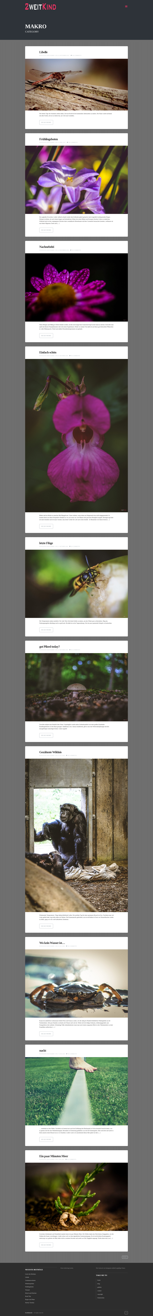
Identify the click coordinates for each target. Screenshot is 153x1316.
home (98, 1280)
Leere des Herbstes (30, 1274)
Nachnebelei (46, 247)
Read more (46, 122)
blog (98, 1283)
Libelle (43, 52)
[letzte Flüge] (76, 584)
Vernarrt (27, 1290)
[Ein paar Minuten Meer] (76, 1197)
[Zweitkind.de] (40, 6)
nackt (42, 1050)
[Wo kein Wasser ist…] (76, 983)
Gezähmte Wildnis (50, 752)
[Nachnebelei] (76, 287)
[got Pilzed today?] (76, 687)
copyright (100, 1294)
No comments (76, 55)
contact (99, 1290)
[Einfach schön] (76, 435)
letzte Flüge (46, 543)
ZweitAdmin (50, 55)
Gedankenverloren (30, 1280)
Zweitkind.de (28, 1312)
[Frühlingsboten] (76, 180)
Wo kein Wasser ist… (52, 943)
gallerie (99, 1287)
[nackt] (76, 1091)
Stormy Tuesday (29, 1302)
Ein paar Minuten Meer (53, 1156)
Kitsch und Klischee (30, 1293)
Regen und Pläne (30, 1299)
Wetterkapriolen (29, 1283)
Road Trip (28, 1296)
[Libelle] (76, 84)
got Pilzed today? (49, 646)
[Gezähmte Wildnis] (76, 835)
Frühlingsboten (48, 139)
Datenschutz (100, 1298)
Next (125, 1257)
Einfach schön (47, 352)
